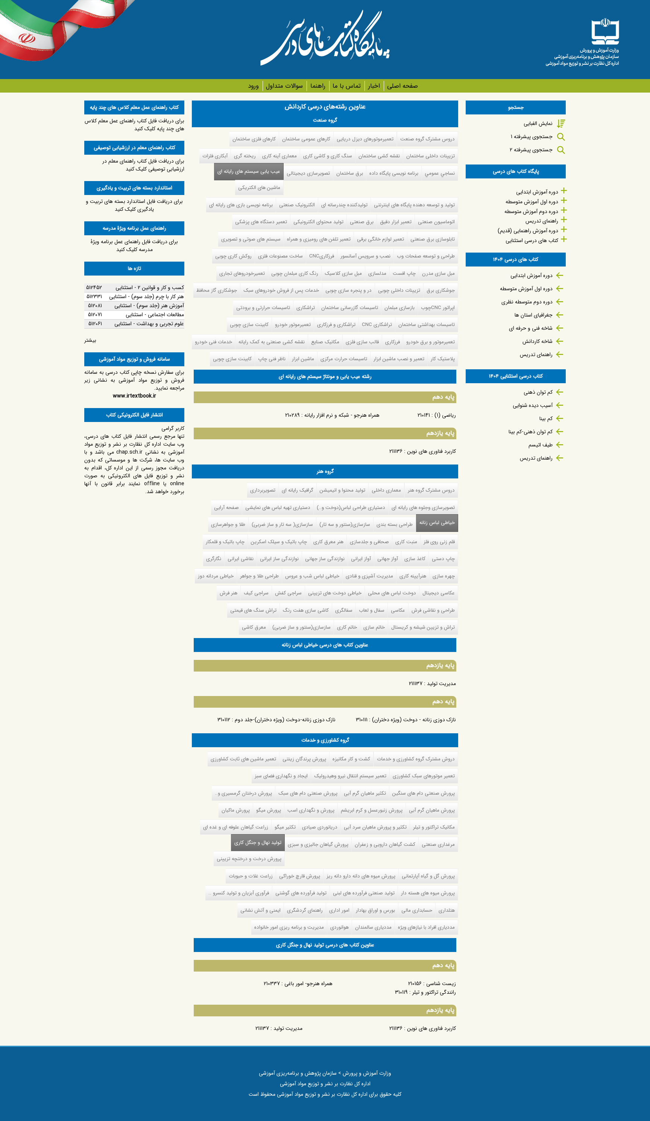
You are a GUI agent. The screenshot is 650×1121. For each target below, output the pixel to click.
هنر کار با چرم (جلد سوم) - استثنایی (146, 296)
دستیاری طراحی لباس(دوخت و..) (351, 508)
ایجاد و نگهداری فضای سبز (281, 776)
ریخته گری (245, 156)
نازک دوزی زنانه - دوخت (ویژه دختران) (414, 720)
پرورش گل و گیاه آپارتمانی (428, 876)
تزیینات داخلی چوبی (399, 290)
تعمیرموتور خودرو (293, 325)
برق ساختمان (349, 173)
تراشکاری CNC (377, 325)
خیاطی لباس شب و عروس (312, 576)
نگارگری (213, 559)
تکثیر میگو (285, 827)
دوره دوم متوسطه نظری (527, 302)
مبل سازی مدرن (438, 273)
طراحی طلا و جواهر (259, 576)
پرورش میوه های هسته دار (428, 893)
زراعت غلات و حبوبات (251, 876)
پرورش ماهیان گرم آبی (432, 810)
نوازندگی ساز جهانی (325, 559)
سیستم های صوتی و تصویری (251, 239)
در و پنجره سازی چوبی (348, 290)
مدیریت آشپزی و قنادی (369, 576)
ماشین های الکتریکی (259, 188)
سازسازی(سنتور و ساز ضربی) (301, 627)
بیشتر (90, 340)
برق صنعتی (362, 222)
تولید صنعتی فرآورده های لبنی (364, 893)
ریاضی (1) (445, 415)
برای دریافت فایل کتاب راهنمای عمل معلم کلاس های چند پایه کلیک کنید (134, 125)
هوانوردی (339, 927)
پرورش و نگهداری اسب (310, 810)
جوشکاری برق (441, 290)
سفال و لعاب (371, 610)
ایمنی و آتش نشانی (260, 910)
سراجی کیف (256, 593)
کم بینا (546, 418)
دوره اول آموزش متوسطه (532, 202)
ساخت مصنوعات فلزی (280, 256)
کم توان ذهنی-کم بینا (531, 432)
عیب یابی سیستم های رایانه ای (248, 171)
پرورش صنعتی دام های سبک (307, 793)
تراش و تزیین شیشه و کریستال (423, 627)
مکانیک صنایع (325, 342)
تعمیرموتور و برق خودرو (430, 342)
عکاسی (398, 610)
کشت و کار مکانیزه (351, 759)
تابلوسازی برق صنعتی (432, 239)
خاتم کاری (347, 627)
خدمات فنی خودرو (213, 342)
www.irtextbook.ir (134, 396)
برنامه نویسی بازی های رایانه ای (241, 205)
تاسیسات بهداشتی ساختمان (426, 325)
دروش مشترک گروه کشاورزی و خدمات (416, 759)
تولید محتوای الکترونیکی (318, 222)
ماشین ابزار (303, 359)
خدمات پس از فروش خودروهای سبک (281, 290)
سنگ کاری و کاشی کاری (327, 156)
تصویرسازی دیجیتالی (308, 173)
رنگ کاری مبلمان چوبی (294, 273)
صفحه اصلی (402, 86)
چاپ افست (404, 273)
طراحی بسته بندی (395, 525)
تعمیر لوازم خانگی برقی (380, 239)
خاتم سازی (374, 627)
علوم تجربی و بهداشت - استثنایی (149, 324)
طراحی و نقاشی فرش (433, 610)
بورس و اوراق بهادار (375, 910)
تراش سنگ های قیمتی (253, 610)
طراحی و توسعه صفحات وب (426, 256)
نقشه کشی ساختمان (379, 156)
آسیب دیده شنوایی (533, 405)
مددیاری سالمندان (373, 927)
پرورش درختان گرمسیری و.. (243, 793)
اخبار (374, 86)
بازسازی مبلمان (399, 308)
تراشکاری (305, 308)
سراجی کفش (288, 593)
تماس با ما (347, 86)
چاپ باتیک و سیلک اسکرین (279, 542)
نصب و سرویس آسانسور (365, 256)
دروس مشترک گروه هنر (431, 490)
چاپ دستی (443, 559)
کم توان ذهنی (538, 392)
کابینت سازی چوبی (249, 325)
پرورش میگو (268, 810)
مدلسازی (377, 273)
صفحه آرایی (226, 508)
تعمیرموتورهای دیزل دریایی (365, 139)
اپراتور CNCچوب (438, 308)
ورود (253, 86)
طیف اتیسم (541, 445)
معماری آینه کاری (279, 156)
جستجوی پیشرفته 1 (532, 137)
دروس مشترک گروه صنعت (427, 139)
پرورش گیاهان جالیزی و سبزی (318, 844)
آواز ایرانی (361, 559)
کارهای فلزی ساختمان (254, 139)
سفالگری (343, 610)
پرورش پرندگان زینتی (304, 759)
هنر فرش (228, 593)
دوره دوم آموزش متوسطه (531, 211)
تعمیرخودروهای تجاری (242, 273)
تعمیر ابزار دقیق (396, 222)
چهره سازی (444, 576)
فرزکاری (392, 342)
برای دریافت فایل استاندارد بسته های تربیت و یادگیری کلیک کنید (134, 205)
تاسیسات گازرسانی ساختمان (349, 308)
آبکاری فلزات (215, 156)
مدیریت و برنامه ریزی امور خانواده (289, 927)
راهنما (317, 86)
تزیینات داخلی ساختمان (430, 156)
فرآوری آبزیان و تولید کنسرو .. (238, 893)
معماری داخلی (386, 490)
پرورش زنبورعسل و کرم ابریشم (371, 810)
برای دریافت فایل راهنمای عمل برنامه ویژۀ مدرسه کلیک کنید (134, 246)
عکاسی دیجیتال (438, 593)
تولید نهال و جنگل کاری (256, 843)
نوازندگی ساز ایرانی (279, 559)
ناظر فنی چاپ (272, 359)
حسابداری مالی (416, 910)
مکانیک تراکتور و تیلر (434, 827)
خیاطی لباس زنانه (437, 523)
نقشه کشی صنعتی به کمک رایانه (271, 342)
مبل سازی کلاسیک (343, 273)
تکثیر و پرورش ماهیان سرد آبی (375, 827)
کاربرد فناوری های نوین (431, 451)
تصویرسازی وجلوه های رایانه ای (423, 508)
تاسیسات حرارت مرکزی (343, 359)
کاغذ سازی (414, 559)
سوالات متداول (284, 86)
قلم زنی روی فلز (439, 542)
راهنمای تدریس (541, 221)
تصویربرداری (262, 490)
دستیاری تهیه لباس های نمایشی (277, 508)
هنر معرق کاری (328, 542)
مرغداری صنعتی (438, 844)
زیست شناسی (441, 983)
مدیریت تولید (441, 683)
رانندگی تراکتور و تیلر (434, 992)
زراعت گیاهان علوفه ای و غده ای (235, 827)
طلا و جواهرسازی (228, 525)
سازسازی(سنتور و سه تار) (344, 525)
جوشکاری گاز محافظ (216, 290)
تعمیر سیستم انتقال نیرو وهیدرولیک (350, 776)
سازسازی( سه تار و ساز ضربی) (282, 525)
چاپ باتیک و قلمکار (225, 542)
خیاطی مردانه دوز (216, 576)
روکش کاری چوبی (233, 256)
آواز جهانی (387, 559)
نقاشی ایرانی (241, 559)
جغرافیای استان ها (534, 315)
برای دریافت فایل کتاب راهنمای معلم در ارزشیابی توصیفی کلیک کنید (143, 165)
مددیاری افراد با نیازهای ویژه (426, 927)
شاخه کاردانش (537, 341)
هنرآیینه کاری (412, 576)
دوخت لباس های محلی (392, 593)
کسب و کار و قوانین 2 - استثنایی (149, 287)
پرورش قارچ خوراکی (299, 876)
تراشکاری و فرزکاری (336, 325)
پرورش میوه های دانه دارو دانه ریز (361, 876)
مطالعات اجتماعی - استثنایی (155, 315)
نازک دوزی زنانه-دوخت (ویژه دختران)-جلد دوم (285, 720)
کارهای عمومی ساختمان (306, 139)
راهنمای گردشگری (305, 910)
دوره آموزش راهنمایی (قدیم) (528, 231)
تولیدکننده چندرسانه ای (344, 205)
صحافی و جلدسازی (369, 542)
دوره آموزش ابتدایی (537, 192)
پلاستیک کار (443, 359)
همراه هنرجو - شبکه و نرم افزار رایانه (342, 415)
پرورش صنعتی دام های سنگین (423, 793)
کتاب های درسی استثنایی (532, 240)
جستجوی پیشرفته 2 (531, 150)
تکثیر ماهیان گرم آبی (365, 793)
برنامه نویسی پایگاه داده (393, 173)
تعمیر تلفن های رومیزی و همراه (319, 239)
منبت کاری (406, 542)
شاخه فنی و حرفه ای (531, 328)
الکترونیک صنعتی (297, 205)
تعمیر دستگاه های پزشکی (261, 222)
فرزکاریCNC (321, 256)
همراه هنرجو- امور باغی (308, 983)
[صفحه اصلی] (582, 39)
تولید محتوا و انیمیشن (342, 490)
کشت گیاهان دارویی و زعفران (385, 844)
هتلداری (447, 910)
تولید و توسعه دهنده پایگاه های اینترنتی (414, 205)
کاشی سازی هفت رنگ (306, 610)
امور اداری (339, 910)
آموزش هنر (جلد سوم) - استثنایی (149, 306)
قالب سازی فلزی (362, 342)
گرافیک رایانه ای (297, 490)
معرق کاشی (254, 627)
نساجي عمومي (440, 173)
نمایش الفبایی (538, 123)
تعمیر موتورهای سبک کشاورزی (424, 776)
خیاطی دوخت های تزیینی (334, 593)
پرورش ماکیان (236, 810)
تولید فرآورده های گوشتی (301, 893)
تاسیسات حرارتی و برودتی (263, 308)
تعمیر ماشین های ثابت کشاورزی (243, 759)
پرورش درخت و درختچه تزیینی (249, 859)
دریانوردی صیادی (319, 827)
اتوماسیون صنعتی (436, 222)
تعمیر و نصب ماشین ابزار (399, 359)
